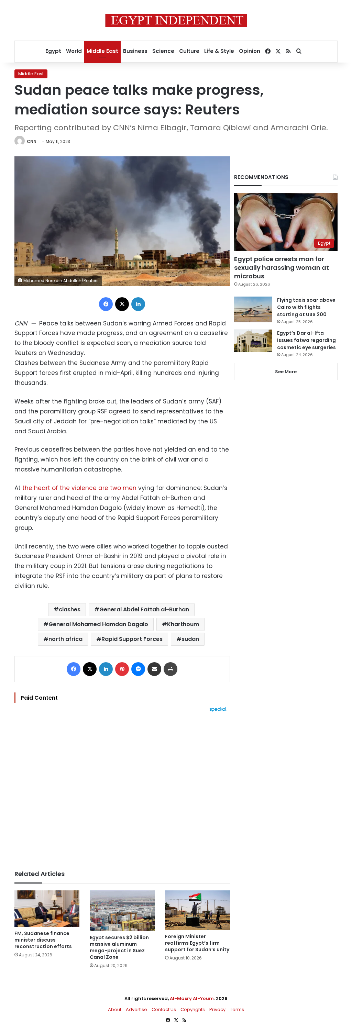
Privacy (217, 1009)
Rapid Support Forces (132, 639)
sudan (190, 639)
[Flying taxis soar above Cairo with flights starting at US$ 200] (253, 309)
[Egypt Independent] (176, 20)
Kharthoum (183, 624)
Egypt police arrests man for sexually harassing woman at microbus (281, 267)
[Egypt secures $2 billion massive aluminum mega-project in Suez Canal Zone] (122, 910)
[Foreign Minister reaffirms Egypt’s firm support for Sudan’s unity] (197, 910)
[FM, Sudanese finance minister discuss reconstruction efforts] (46, 908)
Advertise (136, 1009)
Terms (237, 1009)
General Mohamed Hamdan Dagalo (98, 624)
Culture (189, 51)
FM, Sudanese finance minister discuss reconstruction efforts (43, 940)
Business (135, 51)
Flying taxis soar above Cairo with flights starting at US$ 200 (306, 307)
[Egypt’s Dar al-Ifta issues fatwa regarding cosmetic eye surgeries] (253, 341)
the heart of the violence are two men (79, 488)
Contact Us (164, 1009)
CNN (31, 141)
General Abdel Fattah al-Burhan (144, 609)
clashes (69, 609)
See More (286, 371)
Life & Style (219, 51)
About (114, 1009)
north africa (65, 639)
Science (163, 51)
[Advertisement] (122, 787)
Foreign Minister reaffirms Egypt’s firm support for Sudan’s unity (197, 943)
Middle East (102, 51)
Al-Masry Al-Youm (192, 998)
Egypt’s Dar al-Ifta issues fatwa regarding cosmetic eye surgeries (306, 340)
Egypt (53, 51)
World (74, 51)
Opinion (249, 51)
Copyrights (192, 1009)
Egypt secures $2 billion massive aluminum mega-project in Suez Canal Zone (119, 947)
